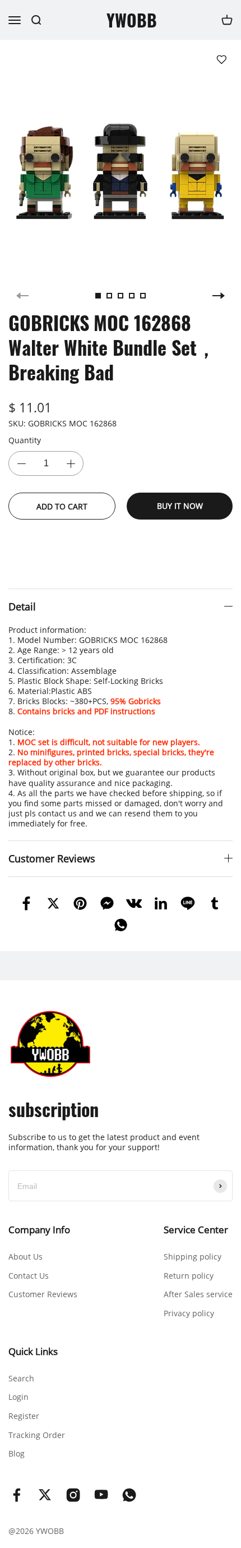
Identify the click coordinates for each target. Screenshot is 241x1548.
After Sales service (198, 1294)
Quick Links (33, 1351)
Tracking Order (36, 1435)
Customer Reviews (42, 1294)
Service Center (196, 1229)
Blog (16, 1453)
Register (23, 1416)
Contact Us (28, 1275)
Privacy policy (189, 1313)
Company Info (39, 1229)
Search (21, 1378)
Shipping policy (192, 1256)
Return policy (189, 1275)
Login (18, 1396)
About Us (25, 1256)
